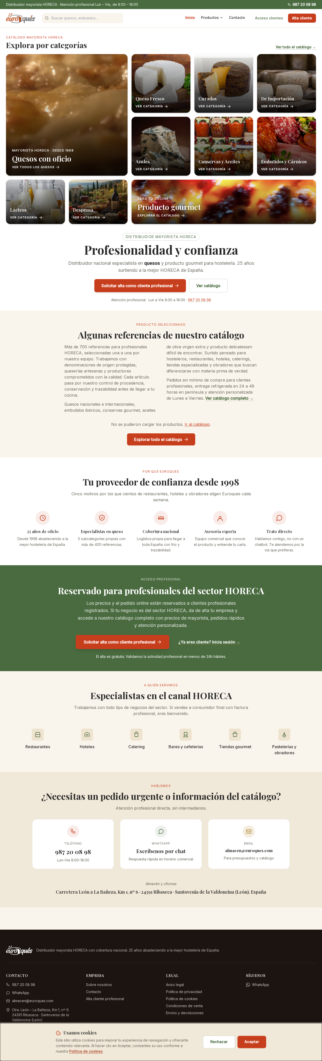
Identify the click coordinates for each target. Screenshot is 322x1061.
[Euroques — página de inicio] (20, 18)
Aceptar (252, 1041)
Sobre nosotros (99, 984)
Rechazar (219, 1041)
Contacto (237, 17)
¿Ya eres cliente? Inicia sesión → (209, 642)
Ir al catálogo (197, 424)
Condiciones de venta (184, 1006)
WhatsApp (20, 993)
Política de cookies (182, 999)
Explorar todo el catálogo (158, 439)
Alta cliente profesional (105, 999)
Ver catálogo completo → (229, 398)
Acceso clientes (269, 18)
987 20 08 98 (304, 4)
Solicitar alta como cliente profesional (137, 285)
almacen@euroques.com (32, 1001)
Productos (210, 17)
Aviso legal (175, 984)
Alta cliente (302, 18)
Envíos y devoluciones (185, 1013)
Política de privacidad (184, 992)
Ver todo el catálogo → (296, 47)
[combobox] (82, 18)
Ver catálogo (208, 285)
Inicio (190, 17)
